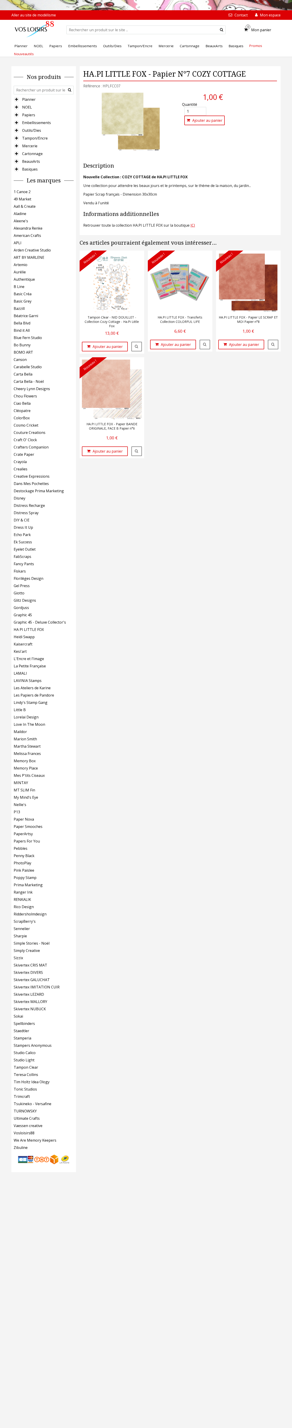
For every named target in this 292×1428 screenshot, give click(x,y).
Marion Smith (25, 738)
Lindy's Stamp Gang (30, 702)
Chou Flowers (25, 396)
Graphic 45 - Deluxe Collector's (40, 622)
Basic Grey (22, 301)
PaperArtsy (23, 833)
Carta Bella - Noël (29, 381)
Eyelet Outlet (25, 549)
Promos (255, 45)
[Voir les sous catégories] (16, 99)
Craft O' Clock (25, 439)
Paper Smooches (28, 826)
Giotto (19, 593)
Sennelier (22, 928)
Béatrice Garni (26, 315)
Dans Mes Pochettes (31, 483)
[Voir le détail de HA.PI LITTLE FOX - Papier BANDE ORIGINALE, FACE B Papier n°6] (136, 451)
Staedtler (21, 1030)
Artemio (20, 264)
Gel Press (22, 585)
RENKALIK (22, 899)
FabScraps (22, 556)
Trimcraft (22, 1096)
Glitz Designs (25, 600)
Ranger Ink (23, 892)
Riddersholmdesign (30, 914)
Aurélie (20, 272)
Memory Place (26, 768)
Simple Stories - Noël (32, 943)
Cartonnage (32, 153)
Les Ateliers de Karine (32, 687)
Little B (20, 709)
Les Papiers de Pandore (34, 695)
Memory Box (25, 760)
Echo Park (22, 534)
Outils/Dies (31, 130)
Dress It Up (23, 527)
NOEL (27, 107)
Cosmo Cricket (26, 425)
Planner (29, 99)
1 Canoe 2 (22, 191)
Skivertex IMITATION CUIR (37, 987)
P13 (17, 811)
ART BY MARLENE (29, 257)
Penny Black (24, 855)
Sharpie (20, 935)
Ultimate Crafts (27, 1118)
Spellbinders (24, 1023)
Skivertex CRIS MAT (30, 965)
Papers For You (27, 841)
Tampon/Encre (35, 138)
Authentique (24, 279)
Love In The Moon (29, 724)
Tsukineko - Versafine (32, 1103)
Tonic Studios (25, 1089)
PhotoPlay (22, 863)
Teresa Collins (26, 1074)
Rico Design (24, 906)
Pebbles (20, 848)
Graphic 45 (23, 614)
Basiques (30, 169)
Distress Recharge (29, 505)
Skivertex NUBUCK (30, 1008)
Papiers (28, 114)
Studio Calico (25, 1052)
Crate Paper (24, 454)
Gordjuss (21, 607)
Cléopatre (22, 410)
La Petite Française (30, 666)
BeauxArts (31, 161)
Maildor (20, 731)
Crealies (20, 469)
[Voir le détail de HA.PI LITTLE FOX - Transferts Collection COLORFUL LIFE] (205, 344)
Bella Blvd (22, 323)
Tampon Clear (26, 1067)
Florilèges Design (28, 578)
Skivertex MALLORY (30, 1001)
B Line (19, 286)
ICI (192, 225)
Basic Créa (22, 293)
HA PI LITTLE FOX (29, 629)
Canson (20, 359)
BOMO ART (23, 352)
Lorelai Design (26, 717)
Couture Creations (29, 432)
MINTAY (21, 782)
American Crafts (27, 235)
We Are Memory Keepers (35, 1140)
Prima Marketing (28, 884)
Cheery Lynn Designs (32, 388)
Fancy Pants (24, 563)
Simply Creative (27, 950)
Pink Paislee (24, 870)
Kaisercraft (23, 644)
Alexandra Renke (28, 228)
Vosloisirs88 (24, 1132)
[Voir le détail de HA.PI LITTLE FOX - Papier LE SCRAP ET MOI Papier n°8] (273, 344)
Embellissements (36, 122)
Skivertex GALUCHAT (32, 979)
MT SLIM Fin (24, 790)
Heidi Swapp (24, 636)
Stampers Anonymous (33, 1045)
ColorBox (22, 417)
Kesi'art (20, 651)
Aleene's (21, 220)
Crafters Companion (31, 447)
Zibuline (21, 1147)
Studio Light (24, 1060)
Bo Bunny (22, 344)
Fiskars (20, 571)
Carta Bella (23, 374)
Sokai (18, 1016)
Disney (19, 498)
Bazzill (19, 308)
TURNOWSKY (25, 1111)
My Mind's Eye (26, 797)
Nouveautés (24, 54)
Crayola (20, 461)
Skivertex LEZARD (29, 994)
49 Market (22, 199)
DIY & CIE (21, 520)
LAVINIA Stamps (28, 680)
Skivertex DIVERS (28, 972)
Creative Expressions (32, 476)
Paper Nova (24, 819)
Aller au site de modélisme (33, 15)
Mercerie (29, 145)
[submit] (221, 29)
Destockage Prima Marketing (39, 490)
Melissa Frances (27, 753)
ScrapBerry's (25, 921)
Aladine (20, 213)
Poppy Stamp (25, 877)
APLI (17, 242)
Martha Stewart (27, 746)
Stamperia (22, 1038)
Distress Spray (26, 512)
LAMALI (20, 673)
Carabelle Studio (28, 366)
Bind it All (22, 330)
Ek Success (23, 541)
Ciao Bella (22, 403)
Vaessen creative (28, 1125)
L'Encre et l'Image (29, 658)
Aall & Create (25, 206)
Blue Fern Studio (28, 337)
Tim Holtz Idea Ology (32, 1081)
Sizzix (18, 957)
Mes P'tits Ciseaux (29, 775)
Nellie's (20, 804)
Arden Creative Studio (32, 250)
